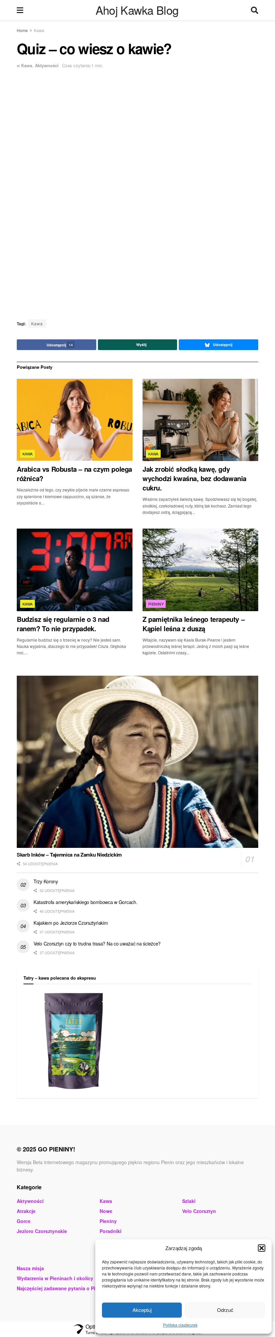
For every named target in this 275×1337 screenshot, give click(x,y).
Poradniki (110, 1231)
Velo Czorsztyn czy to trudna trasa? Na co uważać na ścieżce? (97, 943)
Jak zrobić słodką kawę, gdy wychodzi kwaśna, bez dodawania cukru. (194, 478)
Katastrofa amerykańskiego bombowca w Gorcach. (85, 902)
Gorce (24, 1221)
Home (22, 30)
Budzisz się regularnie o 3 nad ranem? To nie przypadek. (63, 623)
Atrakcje (26, 1211)
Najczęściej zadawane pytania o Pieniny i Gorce (71, 1288)
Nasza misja (30, 1268)
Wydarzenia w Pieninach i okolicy (55, 1278)
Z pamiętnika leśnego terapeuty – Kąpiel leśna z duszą (193, 623)
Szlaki (189, 1201)
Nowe (106, 1211)
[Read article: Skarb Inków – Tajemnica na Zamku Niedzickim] (137, 762)
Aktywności (47, 65)
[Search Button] (254, 10)
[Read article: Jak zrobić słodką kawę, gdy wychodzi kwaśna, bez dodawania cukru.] (200, 420)
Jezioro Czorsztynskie (42, 1231)
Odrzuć (225, 1309)
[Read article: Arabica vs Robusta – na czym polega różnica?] (74, 420)
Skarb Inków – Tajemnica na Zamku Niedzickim (69, 854)
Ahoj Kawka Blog (137, 10)
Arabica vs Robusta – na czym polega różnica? (74, 473)
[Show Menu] (20, 10)
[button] (261, 1248)
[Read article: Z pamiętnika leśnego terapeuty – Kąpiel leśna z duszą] (200, 570)
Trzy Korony (46, 881)
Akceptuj (142, 1309)
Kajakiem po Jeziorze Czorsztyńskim (71, 922)
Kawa (39, 30)
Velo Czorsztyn (199, 1211)
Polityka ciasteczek (180, 1325)
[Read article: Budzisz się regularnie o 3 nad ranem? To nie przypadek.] (74, 570)
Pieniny (156, 603)
